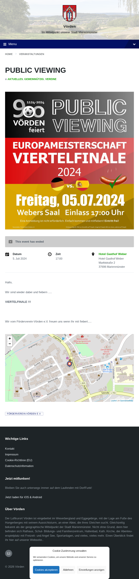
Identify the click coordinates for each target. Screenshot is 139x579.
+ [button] (10, 338)
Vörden (69, 26)
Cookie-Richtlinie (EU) (18, 460)
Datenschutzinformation (19, 466)
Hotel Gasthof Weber (113, 254)
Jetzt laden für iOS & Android (23, 497)
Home (9, 54)
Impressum (11, 454)
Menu (12, 44)
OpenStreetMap (126, 400)
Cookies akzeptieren (46, 569)
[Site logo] (69, 20)
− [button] (10, 344)
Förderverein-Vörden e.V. (24, 414)
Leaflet (114, 400)
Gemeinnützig (34, 79)
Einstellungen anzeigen (91, 569)
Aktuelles (15, 79)
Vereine (50, 79)
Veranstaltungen (31, 54)
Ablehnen (68, 569)
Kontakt (9, 448)
